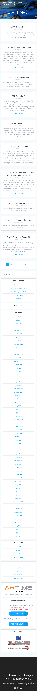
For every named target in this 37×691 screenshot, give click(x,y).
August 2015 (18, 481)
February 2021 (18, 330)
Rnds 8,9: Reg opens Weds (18, 77)
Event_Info (18, 547)
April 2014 (18, 536)
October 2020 (19, 334)
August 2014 (18, 522)
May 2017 (18, 413)
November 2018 (18, 361)
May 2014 (18, 533)
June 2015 (18, 488)
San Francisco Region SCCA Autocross (14, 3)
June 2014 (18, 529)
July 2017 (18, 406)
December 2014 (18, 509)
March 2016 (18, 457)
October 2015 (19, 474)
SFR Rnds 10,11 (18, 27)
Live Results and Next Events (18, 48)
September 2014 (18, 519)
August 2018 (18, 368)
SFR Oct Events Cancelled (18, 203)
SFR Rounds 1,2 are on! (18, 146)
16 (25, 265)
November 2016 (18, 430)
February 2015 (18, 502)
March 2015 (18, 498)
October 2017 (19, 399)
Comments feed (18, 575)
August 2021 (18, 317)
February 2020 (18, 344)
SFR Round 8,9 (18, 96)
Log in (18, 568)
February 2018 (18, 389)
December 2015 (18, 467)
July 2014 (18, 526)
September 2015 (18, 478)
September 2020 (18, 337)
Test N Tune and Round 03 (18, 237)
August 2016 (18, 440)
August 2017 (18, 402)
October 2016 (19, 433)
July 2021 (18, 320)
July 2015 (18, 485)
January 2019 (18, 358)
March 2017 (18, 416)
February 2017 (18, 419)
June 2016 (18, 447)
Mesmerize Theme (24, 685)
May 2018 (18, 378)
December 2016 (18, 426)
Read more (18, 67)
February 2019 (18, 354)
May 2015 (18, 491)
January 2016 (18, 464)
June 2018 (18, 375)
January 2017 (18, 423)
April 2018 (18, 382)
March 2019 (18, 351)
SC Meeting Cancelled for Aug (18, 220)
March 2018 (18, 385)
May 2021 (18, 327)
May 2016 (18, 450)
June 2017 (18, 409)
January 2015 (18, 505)
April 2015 (18, 495)
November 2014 (18, 512)
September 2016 (18, 437)
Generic (18, 550)
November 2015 (18, 471)
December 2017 (18, 392)
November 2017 (18, 395)
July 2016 (18, 443)
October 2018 (19, 365)
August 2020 (18, 341)
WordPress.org (18, 578)
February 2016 (18, 461)
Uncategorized (18, 557)
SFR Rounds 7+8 (18, 124)
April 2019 (18, 347)
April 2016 (18, 454)
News (18, 554)
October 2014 (19, 515)
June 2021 (18, 323)
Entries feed (18, 571)
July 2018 (18, 371)
